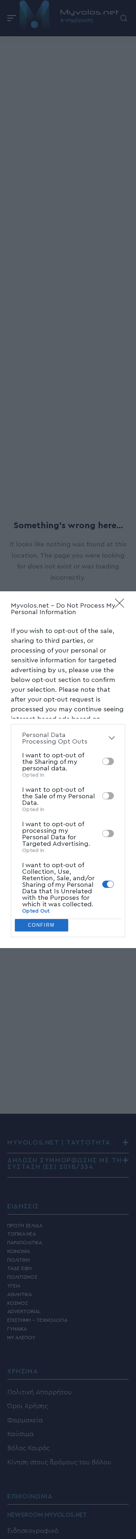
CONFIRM (41, 925)
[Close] (122, 605)
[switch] (108, 761)
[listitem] (68, 738)
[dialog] (68, 769)
